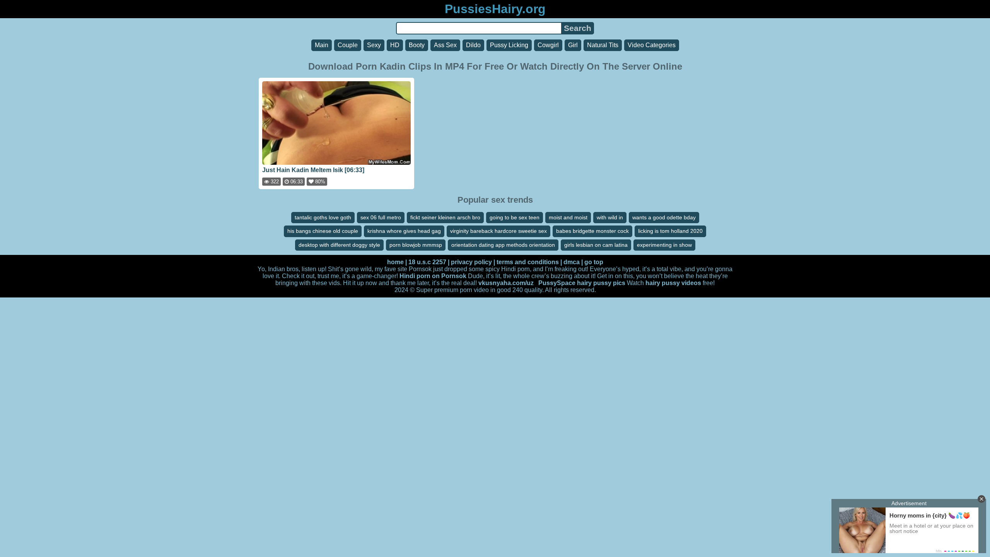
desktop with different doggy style (339, 245)
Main (321, 45)
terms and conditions (528, 262)
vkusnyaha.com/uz (506, 283)
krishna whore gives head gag (404, 231)
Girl (573, 45)
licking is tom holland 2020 (670, 231)
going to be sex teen (514, 217)
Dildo (473, 45)
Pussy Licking (509, 45)
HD (394, 45)
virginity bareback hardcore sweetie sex (498, 231)
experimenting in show (664, 245)
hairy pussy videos (673, 283)
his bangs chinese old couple (322, 231)
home (395, 262)
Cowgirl (548, 45)
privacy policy (471, 262)
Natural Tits (602, 45)
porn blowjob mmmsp (415, 245)
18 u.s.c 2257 (427, 262)
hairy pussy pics (601, 283)
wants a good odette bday (664, 217)
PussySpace (556, 283)
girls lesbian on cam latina (596, 245)
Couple (348, 45)
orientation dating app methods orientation (503, 245)
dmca (571, 262)
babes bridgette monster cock (592, 231)
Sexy (374, 45)
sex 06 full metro (380, 217)
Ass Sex (445, 45)
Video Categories (652, 45)
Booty (417, 45)
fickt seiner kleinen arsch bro (445, 217)
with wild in (610, 217)
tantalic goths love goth (323, 217)
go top (593, 262)
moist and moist (568, 217)
